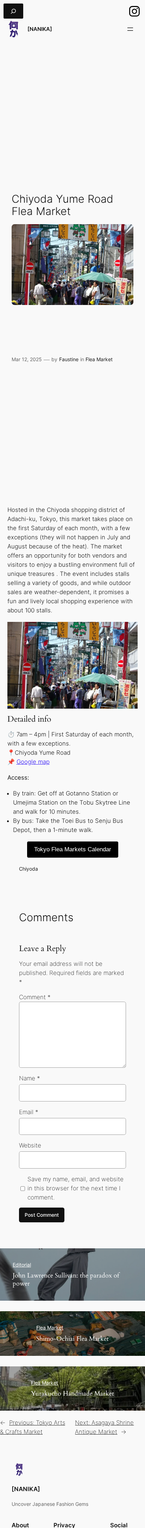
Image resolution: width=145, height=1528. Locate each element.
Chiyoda (28, 869)
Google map (33, 761)
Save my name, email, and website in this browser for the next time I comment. (75, 1188)
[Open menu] (130, 29)
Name (29, 1078)
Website (30, 1145)
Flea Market (99, 359)
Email (28, 1112)
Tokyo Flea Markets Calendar (72, 849)
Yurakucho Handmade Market (72, 1393)
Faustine (68, 359)
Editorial (22, 1265)
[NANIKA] (39, 29)
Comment (35, 997)
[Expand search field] (13, 11)
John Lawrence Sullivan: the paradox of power (66, 1279)
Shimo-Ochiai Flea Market (72, 1338)
